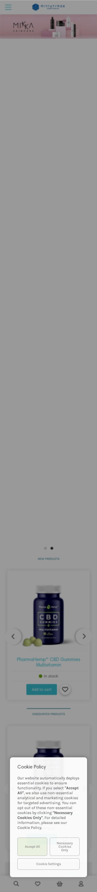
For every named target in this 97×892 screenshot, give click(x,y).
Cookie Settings (48, 864)
